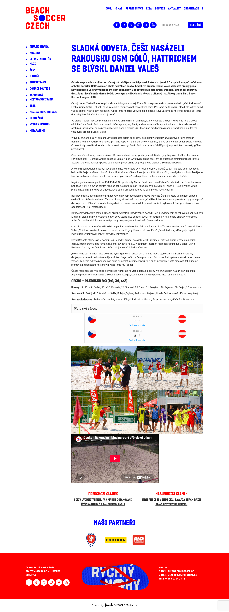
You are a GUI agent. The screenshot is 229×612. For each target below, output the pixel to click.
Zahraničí (36, 94)
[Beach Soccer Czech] (45, 18)
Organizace (191, 8)
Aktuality (174, 8)
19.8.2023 (137, 316)
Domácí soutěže (40, 88)
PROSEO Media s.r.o (127, 605)
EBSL (33, 105)
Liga (149, 8)
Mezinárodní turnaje (43, 112)
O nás (118, 8)
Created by (97, 605)
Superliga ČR (38, 82)
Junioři (34, 76)
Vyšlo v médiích (40, 124)
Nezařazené (37, 130)
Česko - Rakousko (137, 325)
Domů (108, 8)
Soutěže (160, 8)
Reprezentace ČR (40, 59)
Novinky (35, 52)
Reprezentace (134, 8)
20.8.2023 (137, 331)
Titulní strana (39, 46)
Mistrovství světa (41, 99)
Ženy (33, 70)
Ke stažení (36, 118)
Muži (33, 63)
